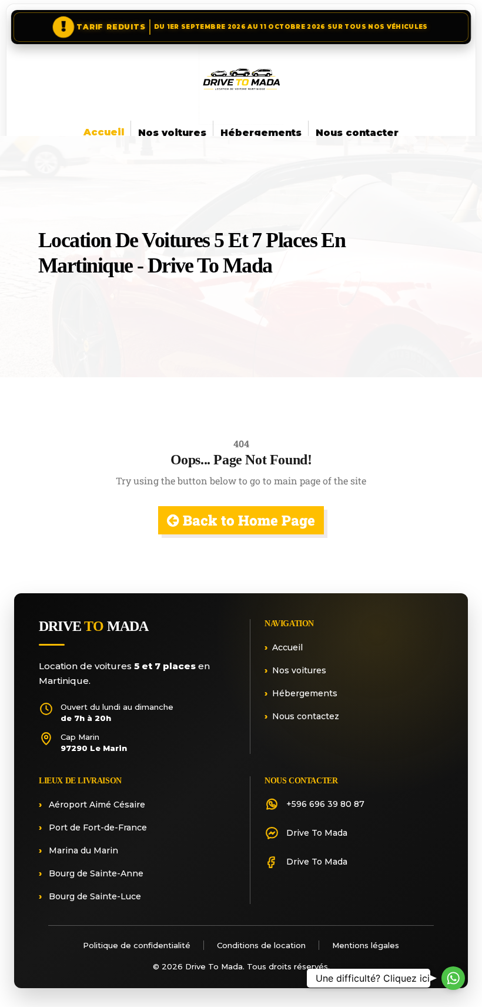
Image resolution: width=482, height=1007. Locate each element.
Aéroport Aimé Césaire (95, 804)
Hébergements (261, 132)
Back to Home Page (247, 520)
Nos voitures (172, 132)
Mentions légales (365, 945)
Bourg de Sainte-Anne (94, 873)
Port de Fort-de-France (96, 827)
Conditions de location (261, 945)
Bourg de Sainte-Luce (93, 896)
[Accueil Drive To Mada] (241, 82)
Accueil (103, 132)
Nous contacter (357, 132)
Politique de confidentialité (136, 945)
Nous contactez (305, 716)
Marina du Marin (82, 850)
